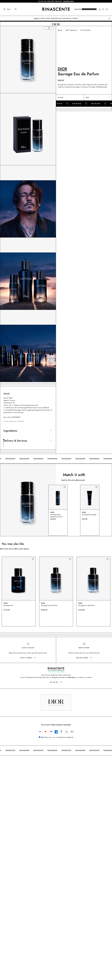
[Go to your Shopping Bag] (106, 9)
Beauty (60, 30)
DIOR (62, 69)
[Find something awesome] (14, 9)
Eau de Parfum (86, 30)
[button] (99, 9)
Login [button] (36, 18)
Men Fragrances (71, 30)
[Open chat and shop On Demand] (56, 669)
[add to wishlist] (48, 28)
